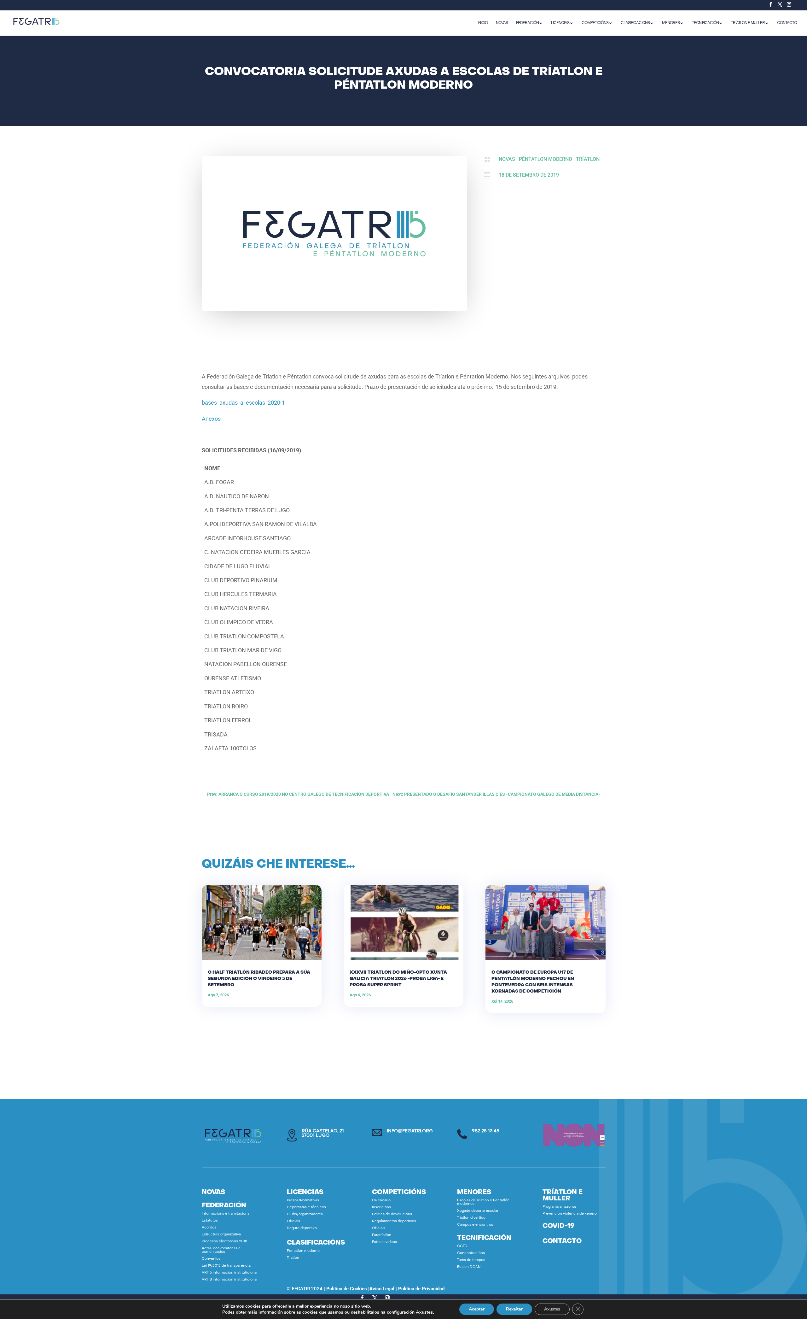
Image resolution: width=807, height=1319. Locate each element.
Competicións (595, 23)
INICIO (483, 23)
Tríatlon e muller (748, 23)
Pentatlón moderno (303, 1251)
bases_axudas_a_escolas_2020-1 (243, 402)
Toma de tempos (471, 1260)
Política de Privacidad (421, 1289)
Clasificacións (635, 23)
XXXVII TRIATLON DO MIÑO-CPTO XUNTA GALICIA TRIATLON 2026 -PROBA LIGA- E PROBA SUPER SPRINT (398, 978)
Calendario (381, 1200)
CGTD (462, 1246)
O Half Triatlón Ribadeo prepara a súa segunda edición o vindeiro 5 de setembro (259, 978)
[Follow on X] (375, 1298)
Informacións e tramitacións (225, 1214)
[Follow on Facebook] (362, 1298)
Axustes (424, 1312)
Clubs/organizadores (305, 1214)
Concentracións (471, 1253)
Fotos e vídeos (384, 1242)
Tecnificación (705, 23)
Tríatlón (293, 1258)
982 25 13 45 (485, 1131)
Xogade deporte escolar (477, 1211)
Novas (507, 159)
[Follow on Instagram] (387, 1298)
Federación (527, 23)
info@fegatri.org (410, 1131)
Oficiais (293, 1221)
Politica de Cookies (346, 1289)
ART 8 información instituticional (230, 1279)
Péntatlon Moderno (545, 159)
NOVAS (502, 23)
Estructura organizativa (221, 1234)
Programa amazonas (560, 1207)
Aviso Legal (381, 1289)
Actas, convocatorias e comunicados (221, 1250)
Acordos (209, 1227)
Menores (671, 23)
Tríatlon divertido (471, 1218)
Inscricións (381, 1207)
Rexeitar (514, 1309)
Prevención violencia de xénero (570, 1214)
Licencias (560, 23)
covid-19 (558, 1226)
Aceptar (477, 1309)
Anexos (211, 418)
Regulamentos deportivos (394, 1221)
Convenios (211, 1259)
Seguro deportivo (302, 1228)
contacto (562, 1241)
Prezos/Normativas (303, 1200)
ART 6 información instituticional (230, 1273)
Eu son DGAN (468, 1267)
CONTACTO (787, 23)
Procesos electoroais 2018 (224, 1241)
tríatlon (588, 159)
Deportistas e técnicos (306, 1207)
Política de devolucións (392, 1214)
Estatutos (210, 1220)
